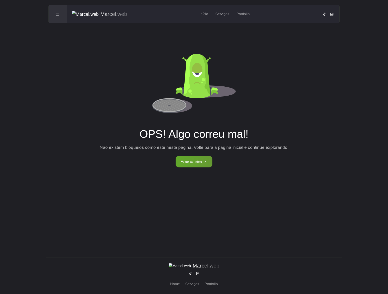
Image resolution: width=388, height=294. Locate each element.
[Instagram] (332, 14)
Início (204, 14)
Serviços (222, 14)
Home (175, 284)
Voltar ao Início (191, 161)
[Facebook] (324, 14)
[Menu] (58, 14)
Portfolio (243, 14)
